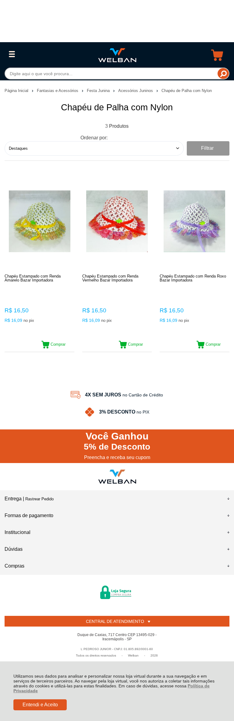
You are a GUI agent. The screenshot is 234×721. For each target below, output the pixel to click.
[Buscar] (223, 73)
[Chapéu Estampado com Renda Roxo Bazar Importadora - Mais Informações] (194, 221)
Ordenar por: (94, 137)
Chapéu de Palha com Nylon (186, 90)
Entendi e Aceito (40, 704)
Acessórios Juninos (136, 90)
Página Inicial (17, 90)
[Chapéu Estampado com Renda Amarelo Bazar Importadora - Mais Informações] (39, 221)
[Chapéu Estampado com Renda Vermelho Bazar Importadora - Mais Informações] (117, 221)
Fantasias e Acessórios (58, 90)
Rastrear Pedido (39, 499)
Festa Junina (99, 90)
